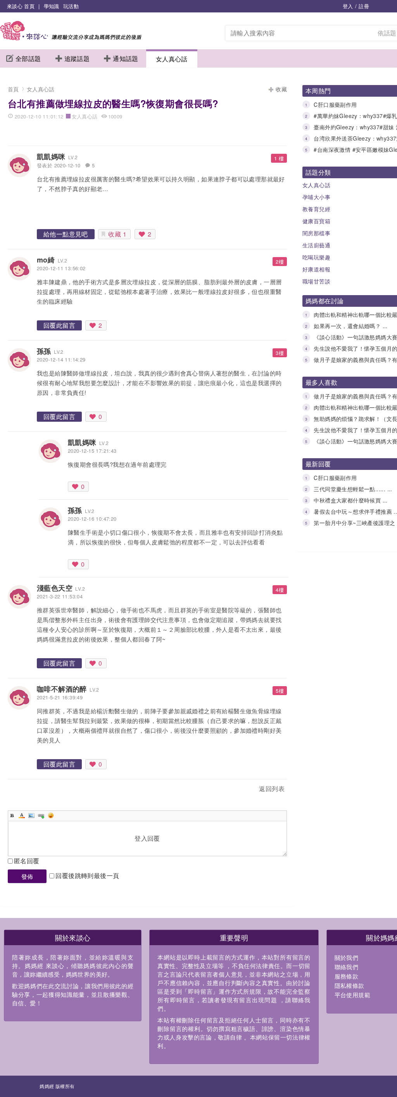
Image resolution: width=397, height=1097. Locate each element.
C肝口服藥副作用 (335, 104)
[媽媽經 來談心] (71, 37)
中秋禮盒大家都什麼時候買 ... (350, 500)
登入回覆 (147, 838)
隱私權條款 (349, 985)
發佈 (27, 876)
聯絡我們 (347, 967)
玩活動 (71, 6)
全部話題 (28, 58)
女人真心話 (172, 58)
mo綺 (46, 260)
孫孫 (44, 351)
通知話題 (125, 58)
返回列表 (272, 788)
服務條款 (347, 976)
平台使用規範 (352, 995)
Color (22, 815)
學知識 (51, 6)
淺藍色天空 (54, 588)
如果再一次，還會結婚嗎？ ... (350, 326)
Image (31, 815)
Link (41, 815)
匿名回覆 (27, 860)
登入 (348, 6)
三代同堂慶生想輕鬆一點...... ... (353, 489)
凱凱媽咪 (51, 156)
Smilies (51, 815)
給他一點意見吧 (65, 233)
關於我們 (347, 957)
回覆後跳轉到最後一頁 (87, 875)
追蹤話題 (77, 58)
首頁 (13, 89)
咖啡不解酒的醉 (62, 689)
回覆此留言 (59, 325)
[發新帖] (25, 790)
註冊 (364, 6)
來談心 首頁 (21, 6)
